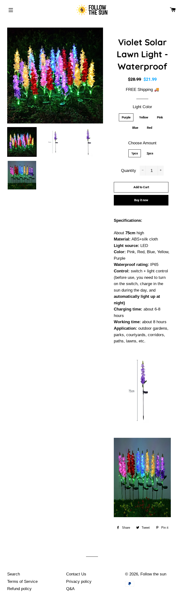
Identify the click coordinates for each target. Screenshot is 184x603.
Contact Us (76, 574)
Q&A (70, 588)
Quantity (128, 170)
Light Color (142, 107)
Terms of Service (22, 581)
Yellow (143, 117)
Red (149, 127)
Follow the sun (153, 574)
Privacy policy (79, 581)
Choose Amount (142, 143)
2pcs (150, 153)
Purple (126, 117)
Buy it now (141, 200)
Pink (160, 117)
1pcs (134, 153)
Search (13, 574)
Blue (135, 127)
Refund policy (19, 588)
